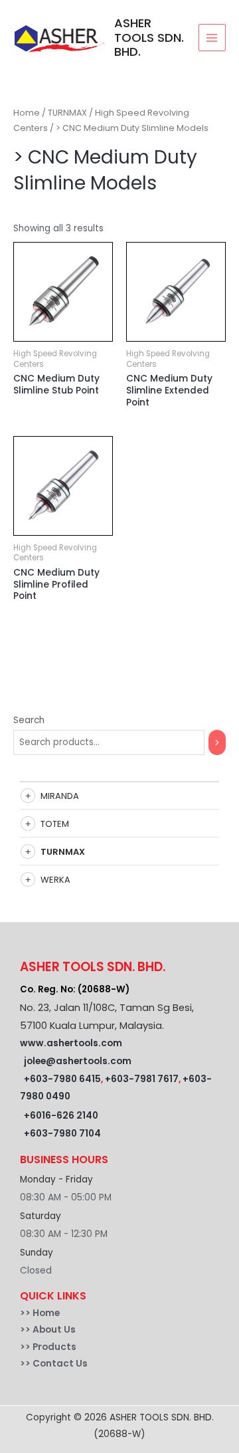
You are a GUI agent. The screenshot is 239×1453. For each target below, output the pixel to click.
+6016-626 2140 (61, 1115)
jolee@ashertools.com (77, 1061)
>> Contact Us (54, 1363)
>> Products (48, 1347)
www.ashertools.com (71, 1043)
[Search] (217, 743)
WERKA (55, 879)
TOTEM (54, 824)
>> (26, 1313)
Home (26, 112)
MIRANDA (59, 796)
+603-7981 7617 (142, 1079)
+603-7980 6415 (62, 1079)
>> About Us (48, 1329)
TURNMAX (62, 851)
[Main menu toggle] (212, 37)
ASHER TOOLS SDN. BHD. (149, 37)
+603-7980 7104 (62, 1133)
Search (28, 720)
